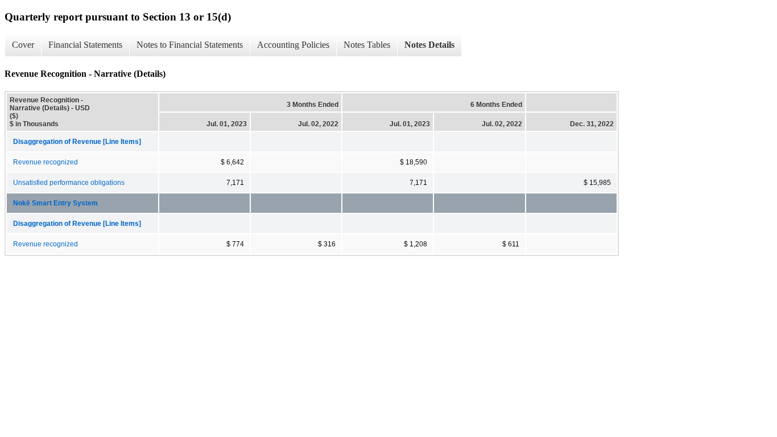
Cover (23, 45)
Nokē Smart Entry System (55, 203)
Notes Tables (367, 45)
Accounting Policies (293, 45)
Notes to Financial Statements (190, 45)
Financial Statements (85, 45)
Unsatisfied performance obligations (69, 182)
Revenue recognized (45, 162)
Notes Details (429, 45)
